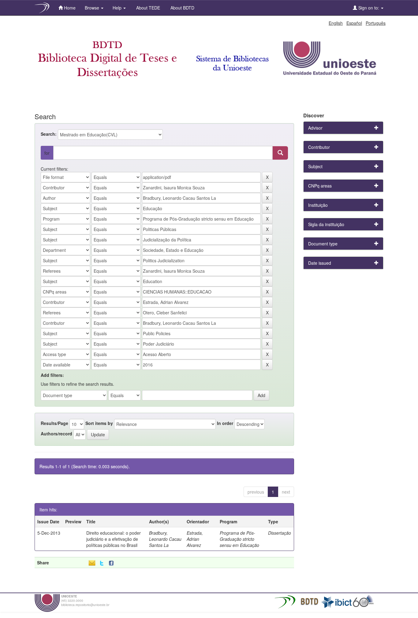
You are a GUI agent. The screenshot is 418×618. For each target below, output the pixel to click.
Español (354, 23)
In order (225, 423)
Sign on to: (368, 8)
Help (118, 8)
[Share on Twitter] (101, 563)
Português (376, 23)
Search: (49, 134)
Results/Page (54, 423)
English (336, 23)
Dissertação (279, 533)
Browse (92, 8)
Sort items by (99, 423)
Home (69, 8)
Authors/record (56, 433)
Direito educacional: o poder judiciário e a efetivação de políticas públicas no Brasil (113, 539)
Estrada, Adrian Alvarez (195, 539)
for (47, 153)
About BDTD (181, 8)
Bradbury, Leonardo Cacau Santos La (165, 539)
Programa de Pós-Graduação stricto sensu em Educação (239, 539)
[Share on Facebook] (112, 563)
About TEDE (147, 8)
